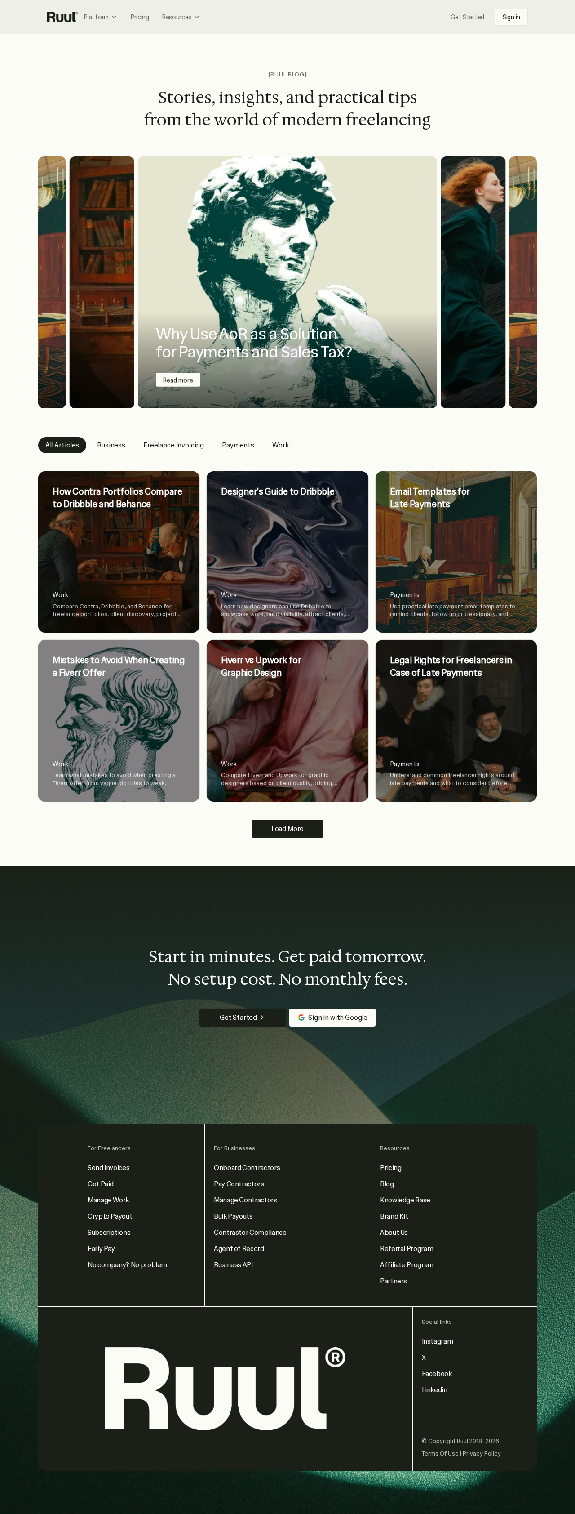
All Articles (62, 445)
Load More (287, 828)
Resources (176, 17)
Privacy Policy (482, 1453)
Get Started (467, 17)
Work (280, 445)
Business (111, 445)
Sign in (511, 17)
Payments (238, 445)
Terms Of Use (441, 1453)
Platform (96, 17)
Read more (178, 380)
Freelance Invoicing (173, 445)
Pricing (139, 17)
